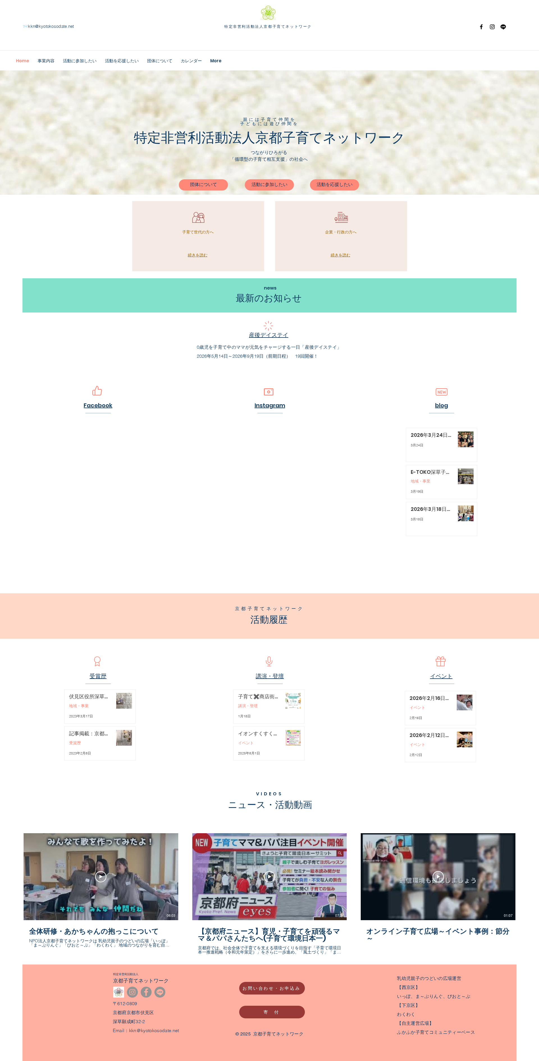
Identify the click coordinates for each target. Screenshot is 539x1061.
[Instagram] (492, 27)
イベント (246, 743)
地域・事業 (420, 481)
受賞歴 (75, 743)
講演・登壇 (248, 706)
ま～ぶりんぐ (429, 996)
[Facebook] (481, 27)
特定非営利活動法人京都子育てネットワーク (268, 26)
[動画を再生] (100, 876)
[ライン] (503, 27)
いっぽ (404, 996)
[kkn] (118, 992)
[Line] (159, 992)
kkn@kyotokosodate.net (51, 26)
